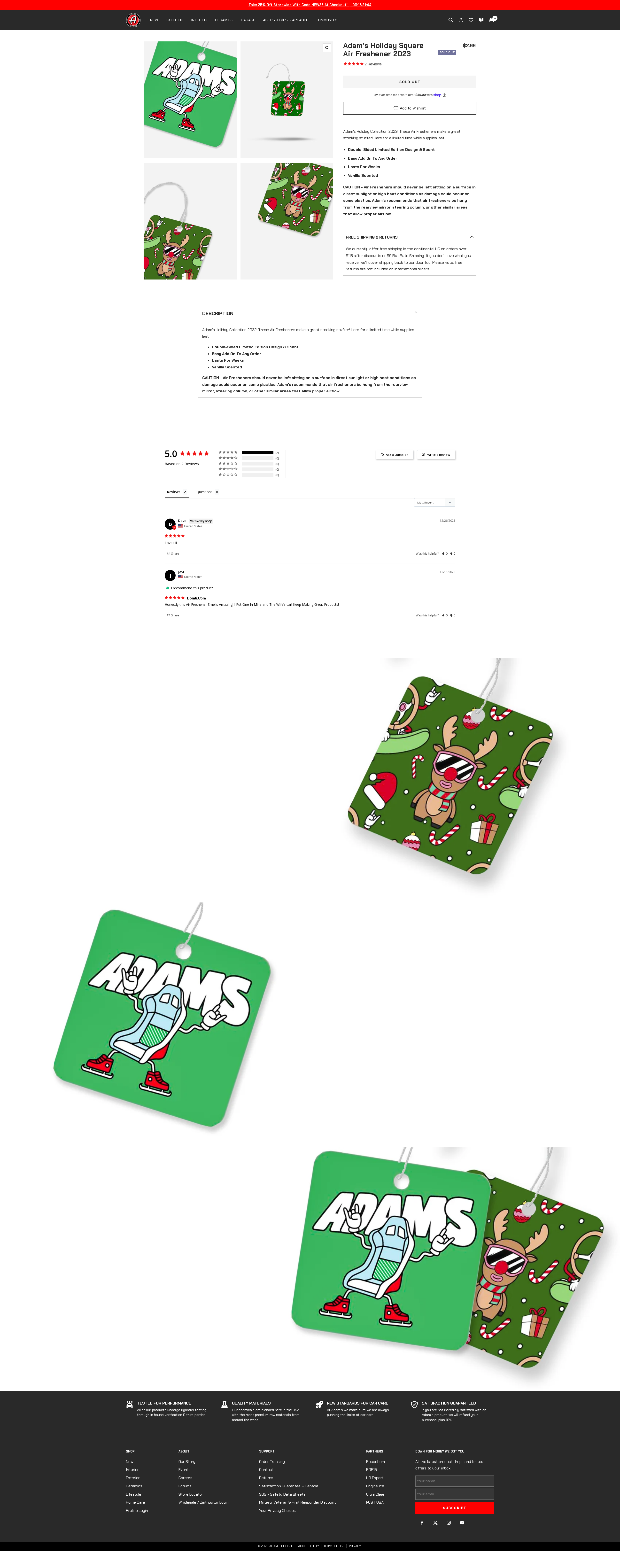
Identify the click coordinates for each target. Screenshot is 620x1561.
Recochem (375, 1461)
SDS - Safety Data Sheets (282, 1494)
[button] (444, 553)
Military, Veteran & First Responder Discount (297, 1502)
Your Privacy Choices (277, 1510)
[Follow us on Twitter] (435, 1523)
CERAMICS (224, 20)
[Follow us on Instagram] (448, 1523)
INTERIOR (199, 20)
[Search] (451, 20)
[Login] (461, 20)
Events (184, 1469)
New (129, 1461)
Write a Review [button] (438, 454)
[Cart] (491, 20)
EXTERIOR (174, 20)
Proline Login (137, 1510)
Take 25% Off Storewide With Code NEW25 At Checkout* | (310, 4)
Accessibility (308, 1546)
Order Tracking (272, 1461)
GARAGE (248, 20)
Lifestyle (133, 1494)
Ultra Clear (375, 1494)
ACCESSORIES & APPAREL (285, 20)
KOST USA (375, 1502)
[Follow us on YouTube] (462, 1523)
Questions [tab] (204, 491)
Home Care (135, 1502)
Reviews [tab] (173, 491)
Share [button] (174, 553)
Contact (266, 1469)
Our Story (186, 1461)
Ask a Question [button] (397, 454)
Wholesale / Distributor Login (203, 1502)
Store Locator (190, 1494)
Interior (132, 1469)
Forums (184, 1486)
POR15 (371, 1469)
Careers (185, 1477)
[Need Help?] (481, 20)
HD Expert (375, 1477)
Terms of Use (334, 1546)
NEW (154, 20)
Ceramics (134, 1486)
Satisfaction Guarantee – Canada (288, 1486)
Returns (266, 1477)
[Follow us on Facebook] (422, 1523)
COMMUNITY (326, 20)
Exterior (133, 1477)
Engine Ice (375, 1486)
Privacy (355, 1546)
